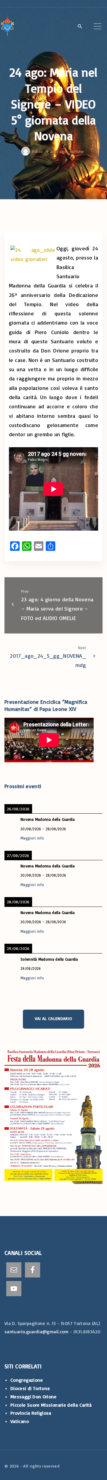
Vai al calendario (53, 1018)
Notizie (77, 151)
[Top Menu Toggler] (97, 26)
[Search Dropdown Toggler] (80, 26)
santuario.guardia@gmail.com (36, 1331)
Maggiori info (32, 838)
